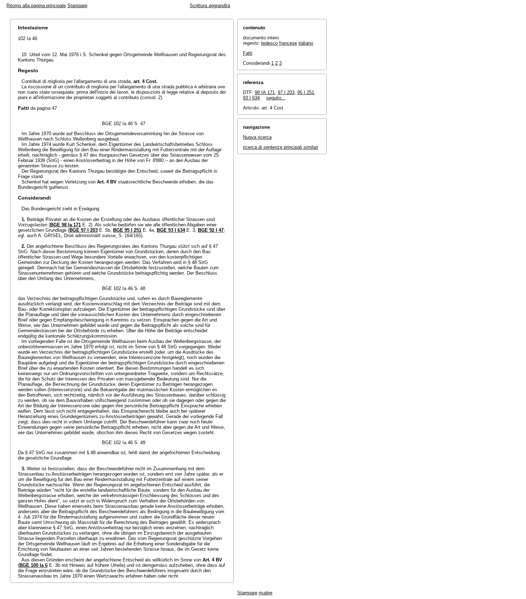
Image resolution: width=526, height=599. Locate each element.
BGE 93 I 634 (171, 230)
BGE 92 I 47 (211, 230)
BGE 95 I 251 (127, 230)
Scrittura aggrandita (210, 5)
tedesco (269, 43)
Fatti (247, 53)
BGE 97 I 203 (83, 230)
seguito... (276, 97)
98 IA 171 (265, 92)
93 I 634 (251, 97)
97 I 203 (286, 92)
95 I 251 (305, 92)
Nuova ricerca (257, 137)
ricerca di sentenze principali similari (280, 147)
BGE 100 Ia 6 (33, 565)
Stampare (77, 5)
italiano (305, 43)
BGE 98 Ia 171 (65, 224)
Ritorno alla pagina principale (36, 5)
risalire (265, 592)
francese (288, 43)
